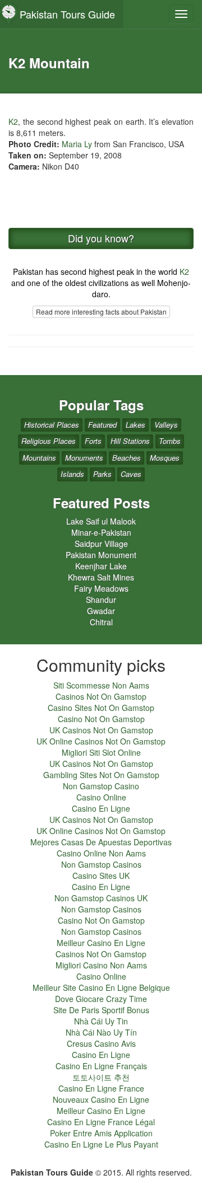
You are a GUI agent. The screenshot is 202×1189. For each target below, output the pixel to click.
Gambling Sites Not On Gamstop (101, 774)
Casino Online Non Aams (101, 853)
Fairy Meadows (101, 588)
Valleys (166, 424)
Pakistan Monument (101, 554)
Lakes (135, 424)
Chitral (101, 622)
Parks (102, 474)
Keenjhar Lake (101, 566)
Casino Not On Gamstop (101, 718)
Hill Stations (130, 441)
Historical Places (51, 424)
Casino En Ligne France (101, 1088)
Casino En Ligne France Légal (101, 1121)
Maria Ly (77, 143)
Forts (93, 441)
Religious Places (48, 441)
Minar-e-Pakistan (101, 532)
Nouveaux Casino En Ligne (101, 1099)
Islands (72, 474)
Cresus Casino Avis (101, 1043)
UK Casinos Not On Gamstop (101, 730)
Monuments (84, 457)
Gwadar (101, 610)
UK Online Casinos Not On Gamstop (101, 741)
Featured (102, 424)
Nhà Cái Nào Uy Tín (101, 1032)
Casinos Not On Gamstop (101, 696)
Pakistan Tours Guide (67, 14)
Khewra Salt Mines (101, 577)
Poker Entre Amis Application (101, 1133)
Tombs (170, 441)
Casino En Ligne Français (101, 1065)
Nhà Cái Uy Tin (101, 1021)
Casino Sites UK (101, 875)
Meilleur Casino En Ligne (101, 942)
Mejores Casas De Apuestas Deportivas (101, 842)
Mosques (165, 457)
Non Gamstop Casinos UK (101, 898)
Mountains (39, 457)
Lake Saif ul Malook (101, 521)
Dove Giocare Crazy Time (101, 998)
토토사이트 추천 (101, 1077)
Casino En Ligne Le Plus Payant (101, 1144)
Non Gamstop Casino (101, 786)
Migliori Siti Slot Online (101, 752)
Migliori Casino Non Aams (101, 965)
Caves (131, 474)
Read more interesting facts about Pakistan (101, 311)
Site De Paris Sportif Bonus (101, 1009)
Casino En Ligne (101, 808)
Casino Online (101, 797)
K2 (13, 121)
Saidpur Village (101, 543)
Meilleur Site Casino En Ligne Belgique (101, 987)
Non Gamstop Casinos (101, 864)
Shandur (101, 599)
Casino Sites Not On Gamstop (101, 707)
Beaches (126, 457)
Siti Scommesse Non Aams (101, 685)
